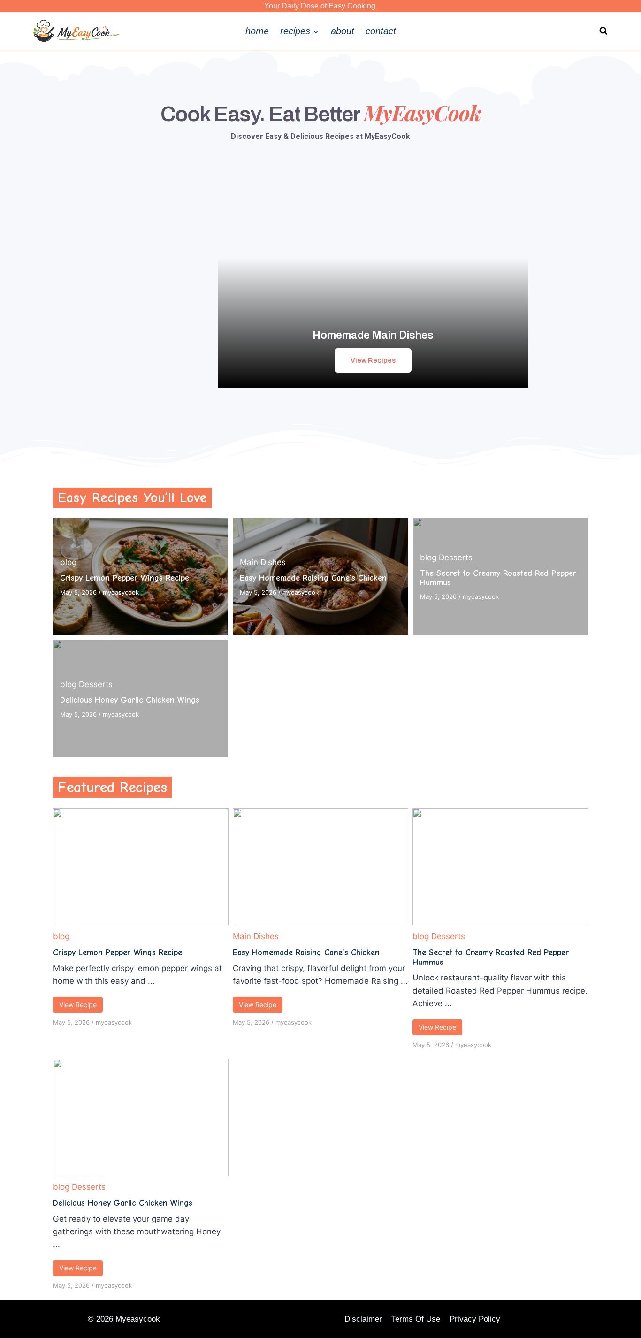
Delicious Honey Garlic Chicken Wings (129, 700)
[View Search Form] (603, 31)
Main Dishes (263, 562)
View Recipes (373, 360)
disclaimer (363, 1319)
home (257, 31)
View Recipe (78, 1005)
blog (68, 562)
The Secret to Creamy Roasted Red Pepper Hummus (498, 578)
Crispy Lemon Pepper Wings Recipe (124, 578)
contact (381, 31)
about (342, 31)
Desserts (456, 557)
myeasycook (121, 592)
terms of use (415, 1319)
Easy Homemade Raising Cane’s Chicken (313, 578)
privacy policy (475, 1319)
